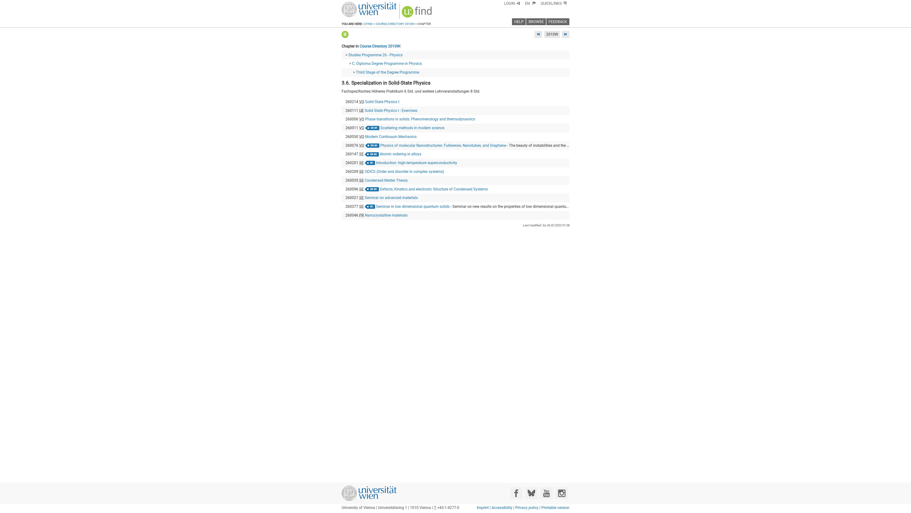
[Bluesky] (531, 493)
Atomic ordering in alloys (400, 154)
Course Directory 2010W (395, 24)
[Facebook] (516, 493)
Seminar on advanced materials (391, 197)
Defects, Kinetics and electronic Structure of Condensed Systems (434, 189)
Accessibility (502, 507)
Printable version (555, 507)
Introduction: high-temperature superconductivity (416, 163)
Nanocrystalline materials (386, 215)
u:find (368, 24)
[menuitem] (530, 3)
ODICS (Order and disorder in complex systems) (404, 171)
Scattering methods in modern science (412, 128)
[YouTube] (546, 493)
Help (519, 21)
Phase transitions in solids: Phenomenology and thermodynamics (420, 119)
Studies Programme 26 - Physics (375, 55)
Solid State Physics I (382, 102)
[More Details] (345, 34)
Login (509, 3)
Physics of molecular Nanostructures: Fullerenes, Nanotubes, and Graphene (443, 145)
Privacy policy (527, 507)
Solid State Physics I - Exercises (391, 110)
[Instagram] (562, 493)
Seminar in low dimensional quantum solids (413, 206)
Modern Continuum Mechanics (391, 136)
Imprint (483, 507)
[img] (417, 13)
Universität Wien (358, 4)
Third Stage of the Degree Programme (387, 72)
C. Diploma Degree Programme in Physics (387, 63)
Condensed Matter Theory (386, 180)
